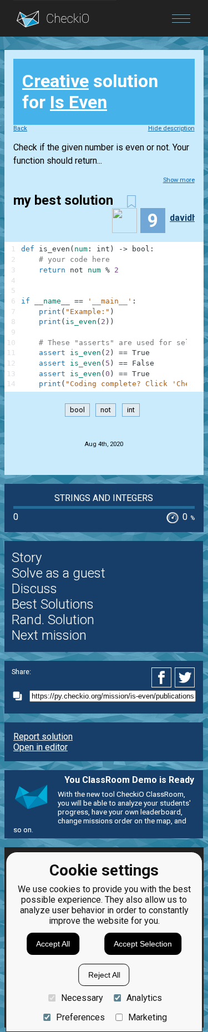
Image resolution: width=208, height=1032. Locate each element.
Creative (55, 81)
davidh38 (188, 218)
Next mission (49, 635)
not (105, 410)
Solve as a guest (58, 573)
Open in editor (40, 747)
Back (20, 128)
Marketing (147, 1017)
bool (77, 410)
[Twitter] (185, 677)
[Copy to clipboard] (20, 696)
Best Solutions (53, 604)
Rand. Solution (53, 620)
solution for (90, 91)
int (131, 410)
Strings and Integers (103, 498)
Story (27, 557)
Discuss (34, 588)
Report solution (43, 736)
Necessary (82, 998)
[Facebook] (163, 677)
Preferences (80, 1017)
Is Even (78, 102)
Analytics (144, 998)
